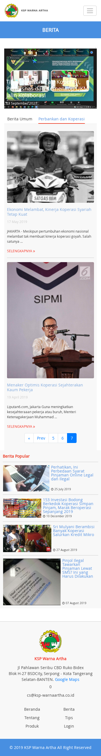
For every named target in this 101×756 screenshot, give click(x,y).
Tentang (32, 717)
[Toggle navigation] (90, 11)
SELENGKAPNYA (20, 251)
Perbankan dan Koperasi (61, 119)
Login (69, 726)
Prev (41, 438)
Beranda (32, 709)
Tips (69, 717)
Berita (69, 709)
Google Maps (67, 679)
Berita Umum (19, 119)
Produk (32, 726)
